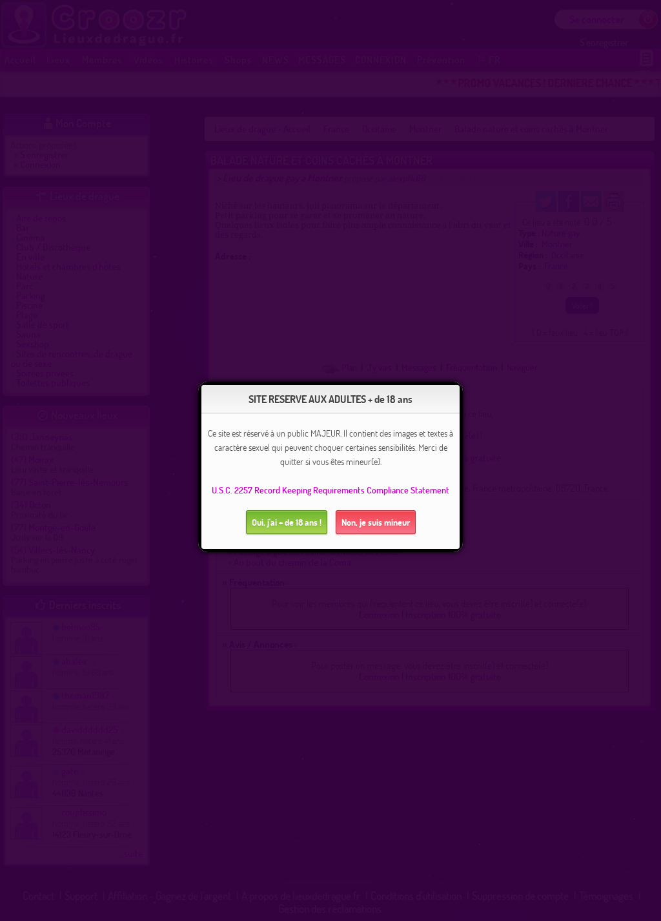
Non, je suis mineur (375, 522)
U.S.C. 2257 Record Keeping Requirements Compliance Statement (330, 490)
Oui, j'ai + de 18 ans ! (286, 522)
